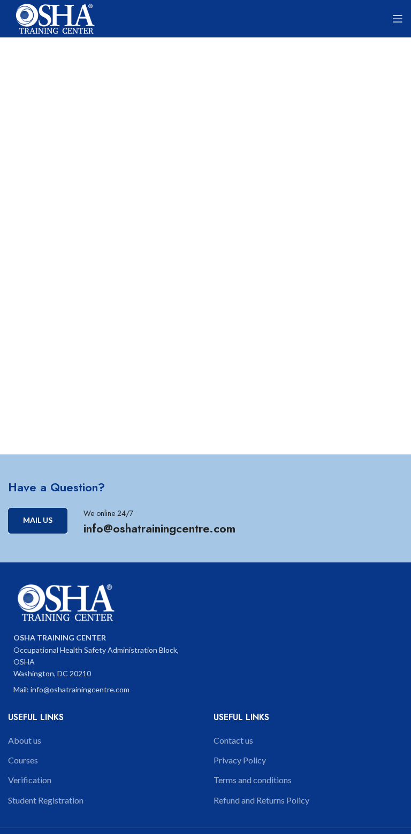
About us (24, 740)
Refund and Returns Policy (261, 800)
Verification (29, 780)
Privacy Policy (240, 760)
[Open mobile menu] (397, 18)
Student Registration (45, 800)
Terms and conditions (253, 780)
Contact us (233, 740)
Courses (23, 760)
